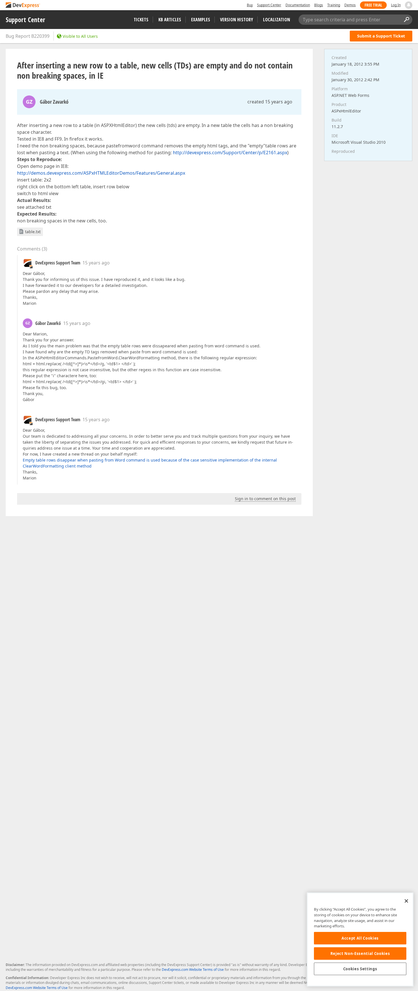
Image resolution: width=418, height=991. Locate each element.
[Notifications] (408, 5)
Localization (276, 19)
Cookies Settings (360, 968)
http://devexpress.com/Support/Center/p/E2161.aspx (230, 152)
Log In (396, 5)
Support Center (269, 5)
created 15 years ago (269, 102)
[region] (360, 939)
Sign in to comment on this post (265, 498)
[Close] (406, 901)
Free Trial (373, 5)
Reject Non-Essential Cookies (360, 953)
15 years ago (96, 263)
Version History (236, 19)
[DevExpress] (23, 5)
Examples (200, 19)
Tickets (141, 19)
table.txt (33, 231)
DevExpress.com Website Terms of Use (193, 969)
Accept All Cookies (360, 938)
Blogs (318, 5)
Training (333, 5)
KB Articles (169, 19)
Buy (250, 5)
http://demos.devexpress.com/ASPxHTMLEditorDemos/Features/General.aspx (101, 173)
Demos (350, 5)
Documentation (297, 5)
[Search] (406, 19)
